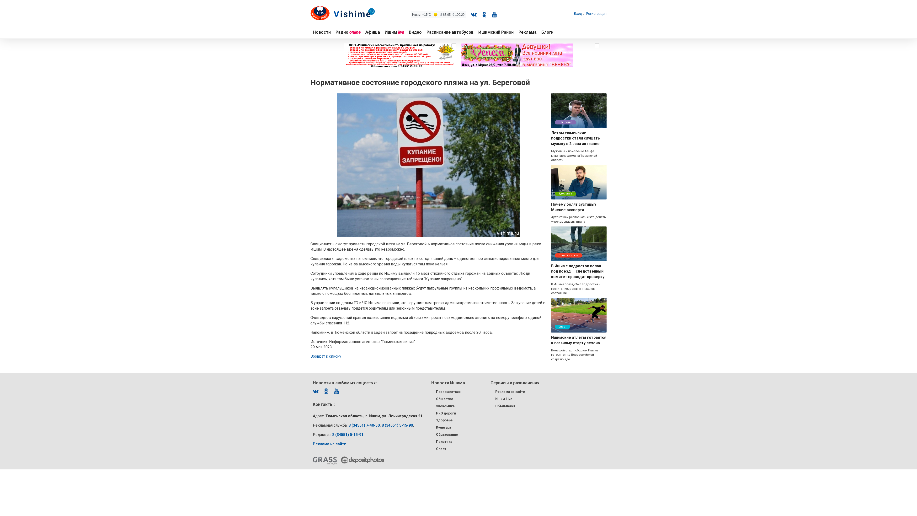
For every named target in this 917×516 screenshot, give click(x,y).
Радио (348, 32)
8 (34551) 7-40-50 (364, 425)
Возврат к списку (325, 356)
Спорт (562, 326)
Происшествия (569, 255)
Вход (578, 14)
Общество (565, 122)
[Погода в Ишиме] (438, 14)
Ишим (394, 32)
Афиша (372, 32)
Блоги (547, 32)
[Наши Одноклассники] (484, 14)
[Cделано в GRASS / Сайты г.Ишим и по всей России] (325, 461)
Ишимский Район (496, 32)
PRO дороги (446, 413)
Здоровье (565, 193)
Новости (322, 32)
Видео (415, 32)
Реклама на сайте (510, 392)
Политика (444, 442)
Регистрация (596, 14)
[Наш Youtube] (494, 14)
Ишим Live (503, 399)
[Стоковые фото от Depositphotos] (362, 460)
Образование (447, 434)
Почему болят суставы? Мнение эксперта (574, 207)
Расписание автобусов (450, 32)
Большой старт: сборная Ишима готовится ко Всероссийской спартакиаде (574, 355)
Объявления (505, 406)
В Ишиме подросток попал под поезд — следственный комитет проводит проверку (577, 271)
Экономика (445, 406)
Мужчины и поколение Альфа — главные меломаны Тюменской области (574, 155)
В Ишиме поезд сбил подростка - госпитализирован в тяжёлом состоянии (575, 288)
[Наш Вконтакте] (474, 14)
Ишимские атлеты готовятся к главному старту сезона (578, 340)
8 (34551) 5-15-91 (347, 434)
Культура (443, 427)
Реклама (527, 32)
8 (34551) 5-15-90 (397, 425)
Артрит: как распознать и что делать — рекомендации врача (578, 219)
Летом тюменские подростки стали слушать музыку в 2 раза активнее (575, 138)
